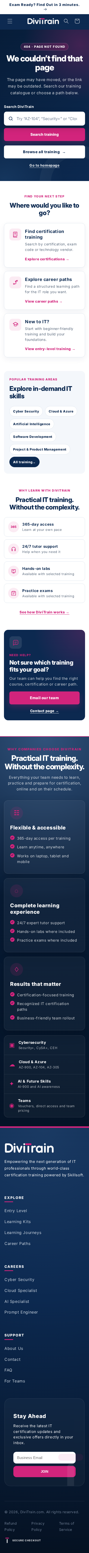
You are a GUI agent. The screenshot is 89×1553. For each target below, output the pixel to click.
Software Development (32, 437)
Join (44, 1471)
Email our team (44, 697)
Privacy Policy (37, 1526)
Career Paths (17, 1243)
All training (24, 462)
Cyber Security (26, 411)
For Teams (14, 1380)
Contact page (44, 711)
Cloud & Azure (61, 411)
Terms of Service (66, 1526)
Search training (44, 134)
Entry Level (15, 1210)
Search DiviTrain (19, 106)
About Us (13, 1348)
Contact (12, 1359)
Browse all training (44, 151)
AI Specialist (16, 1301)
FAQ (8, 1370)
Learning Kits (17, 1221)
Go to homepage (44, 165)
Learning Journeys (22, 1232)
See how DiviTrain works (44, 612)
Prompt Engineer (21, 1312)
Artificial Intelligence (31, 424)
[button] (9, 21)
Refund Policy (10, 1526)
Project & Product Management (40, 449)
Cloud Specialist (20, 1290)
